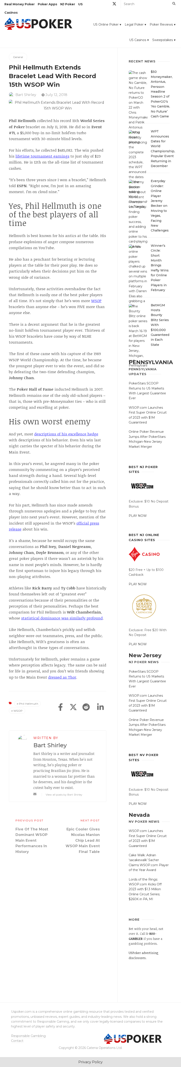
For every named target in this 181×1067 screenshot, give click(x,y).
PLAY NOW (138, 516)
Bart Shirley (25, 95)
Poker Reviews (161, 24)
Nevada (139, 815)
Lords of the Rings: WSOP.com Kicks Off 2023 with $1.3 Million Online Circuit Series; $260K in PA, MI (145, 889)
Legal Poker (134, 24)
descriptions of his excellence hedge (66, 434)
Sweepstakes (162, 40)
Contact (17, 1041)
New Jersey (145, 655)
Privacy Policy (90, 1062)
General (18, 57)
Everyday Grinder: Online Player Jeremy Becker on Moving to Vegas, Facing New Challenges (160, 205)
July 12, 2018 (56, 95)
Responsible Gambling (28, 1036)
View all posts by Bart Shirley (64, 794)
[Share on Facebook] (60, 707)
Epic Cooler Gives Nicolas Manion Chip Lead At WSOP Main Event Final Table (83, 840)
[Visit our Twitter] (114, 4)
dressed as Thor (62, 677)
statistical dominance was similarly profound (62, 618)
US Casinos (137, 40)
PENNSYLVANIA (151, 362)
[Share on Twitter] (73, 707)
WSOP (96, 300)
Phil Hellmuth (28, 703)
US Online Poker (106, 24)
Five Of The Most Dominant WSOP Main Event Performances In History (31, 840)
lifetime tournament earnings (42, 156)
